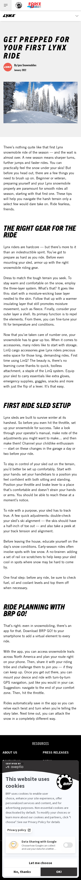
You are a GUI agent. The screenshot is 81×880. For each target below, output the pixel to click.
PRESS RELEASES (56, 752)
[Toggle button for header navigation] (6, 5)
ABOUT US (10, 752)
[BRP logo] (19, 5)
